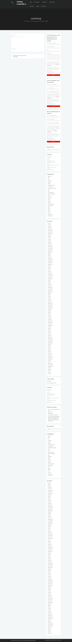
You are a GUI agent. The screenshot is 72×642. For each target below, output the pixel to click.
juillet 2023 (49, 267)
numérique (49, 202)
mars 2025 (49, 242)
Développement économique (52, 188)
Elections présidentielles (51, 453)
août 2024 (49, 252)
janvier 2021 (50, 302)
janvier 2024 (50, 258)
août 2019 (49, 586)
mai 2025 (49, 239)
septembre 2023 (50, 264)
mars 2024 (49, 256)
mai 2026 (49, 224)
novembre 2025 (50, 230)
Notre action (44, 2)
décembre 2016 (50, 363)
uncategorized (50, 214)
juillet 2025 (49, 236)
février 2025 (50, 243)
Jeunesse (49, 201)
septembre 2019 (50, 325)
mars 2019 (49, 334)
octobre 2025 (50, 232)
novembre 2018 (50, 599)
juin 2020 (49, 312)
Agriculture (49, 176)
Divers (49, 189)
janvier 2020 (50, 319)
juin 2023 (49, 268)
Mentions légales (32, 640)
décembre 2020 (50, 303)
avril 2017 (49, 360)
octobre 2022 (50, 277)
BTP (48, 179)
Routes (49, 207)
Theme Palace (59, 640)
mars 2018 (49, 351)
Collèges (49, 183)
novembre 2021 (50, 548)
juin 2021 (49, 294)
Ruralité (49, 208)
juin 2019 (49, 329)
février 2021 (50, 300)
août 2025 (49, 494)
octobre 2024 (50, 249)
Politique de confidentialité (26, 640)
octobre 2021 (50, 290)
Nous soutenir (43, 6)
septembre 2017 (50, 618)
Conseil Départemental (51, 185)
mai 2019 (49, 331)
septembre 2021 (50, 291)
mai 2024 (49, 255)
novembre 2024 (50, 248)
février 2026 (50, 227)
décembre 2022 (50, 274)
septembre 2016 (50, 366)
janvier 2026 (50, 229)
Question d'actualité (51, 204)
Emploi (49, 195)
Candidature (50, 180)
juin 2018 (49, 347)
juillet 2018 (49, 345)
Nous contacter (52, 2)
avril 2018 (49, 350)
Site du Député (49, 381)
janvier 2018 (50, 354)
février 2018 (50, 353)
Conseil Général (50, 186)
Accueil (31, 2)
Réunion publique (50, 205)
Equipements (50, 196)
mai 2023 (49, 529)
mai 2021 (49, 296)
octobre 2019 (50, 583)
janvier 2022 (50, 545)
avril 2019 (49, 332)
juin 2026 (49, 223)
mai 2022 (49, 281)
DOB (48, 450)
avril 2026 (49, 226)
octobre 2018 (50, 341)
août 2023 (49, 265)
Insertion (49, 199)
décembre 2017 (50, 356)
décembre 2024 (50, 246)
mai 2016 (49, 372)
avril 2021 (49, 297)
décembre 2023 (50, 259)
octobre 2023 (50, 262)
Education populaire (51, 192)
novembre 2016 (50, 364)
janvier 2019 (50, 337)
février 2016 (50, 373)
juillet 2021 (49, 293)
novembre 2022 (50, 275)
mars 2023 (49, 271)
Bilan (48, 437)
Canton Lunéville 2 (19, 640)
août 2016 (49, 367)
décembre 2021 (50, 287)
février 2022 (50, 284)
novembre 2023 (50, 261)
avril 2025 (49, 240)
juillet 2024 (49, 513)
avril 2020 (49, 315)
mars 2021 (49, 299)
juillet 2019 (49, 328)
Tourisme (49, 472)
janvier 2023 (50, 532)
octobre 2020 (50, 306)
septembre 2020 (50, 567)
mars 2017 (49, 621)
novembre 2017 (50, 357)
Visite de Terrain (50, 215)
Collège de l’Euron (50, 413)
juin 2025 (49, 497)
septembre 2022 (50, 278)
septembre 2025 (50, 233)
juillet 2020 (49, 310)
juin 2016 (49, 370)
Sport (49, 211)
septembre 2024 (50, 510)
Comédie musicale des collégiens (53, 414)
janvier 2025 (50, 245)
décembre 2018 (50, 338)
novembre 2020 (50, 564)
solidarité (49, 469)
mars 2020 (49, 316)
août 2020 (49, 309)
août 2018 (49, 344)
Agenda (37, 6)
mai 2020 (49, 313)
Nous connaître (36, 2)
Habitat (49, 198)
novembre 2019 (50, 322)
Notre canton (32, 6)
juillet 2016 (49, 369)
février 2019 (50, 335)
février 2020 (50, 318)
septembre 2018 (50, 602)
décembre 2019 (50, 321)
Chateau (49, 182)
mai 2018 (49, 348)
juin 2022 (49, 280)
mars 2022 (49, 283)
